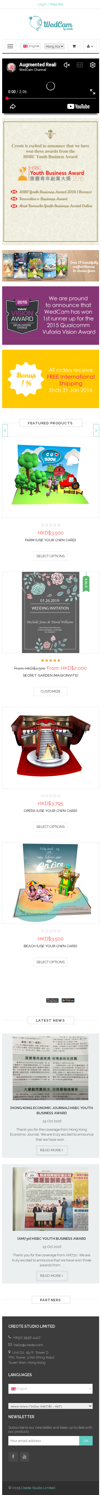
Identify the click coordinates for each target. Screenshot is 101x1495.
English (33, 46)
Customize (51, 691)
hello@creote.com (28, 1345)
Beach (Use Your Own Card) (50, 946)
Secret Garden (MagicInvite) (50, 675)
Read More (51, 1150)
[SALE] (50, 612)
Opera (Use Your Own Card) (50, 811)
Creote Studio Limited (38, 1488)
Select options (50, 556)
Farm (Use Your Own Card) (50, 540)
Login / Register (51, 4)
